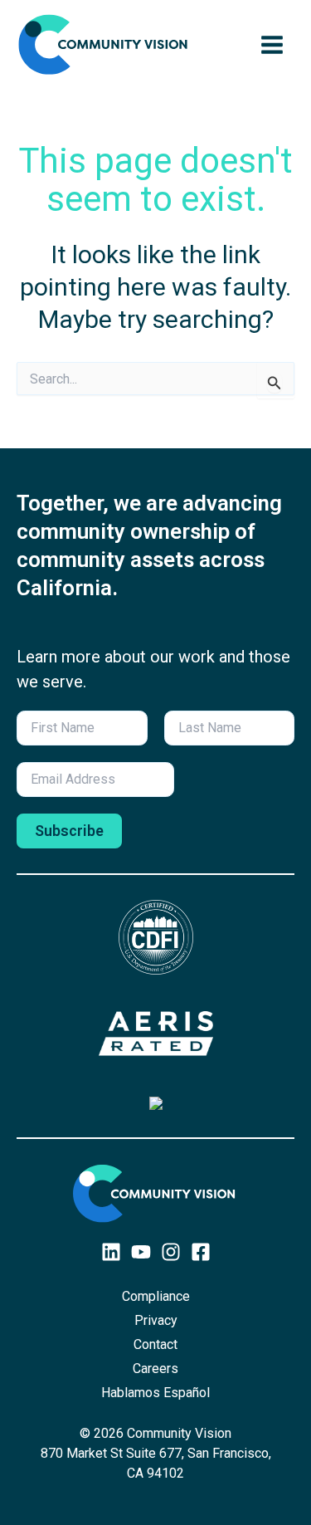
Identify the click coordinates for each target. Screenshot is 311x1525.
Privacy (155, 1320)
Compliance (156, 1296)
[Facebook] (201, 1252)
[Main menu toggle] (272, 44)
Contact (155, 1344)
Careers (155, 1368)
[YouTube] (141, 1252)
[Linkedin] (111, 1252)
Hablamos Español (155, 1392)
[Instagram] (171, 1252)
